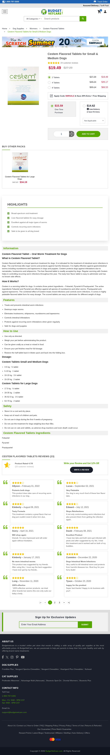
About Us (11, 725)
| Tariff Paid (96, 5)
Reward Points (25, 733)
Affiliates (58, 733)
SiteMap (67, 733)
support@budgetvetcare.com (14, 712)
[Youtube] (23, 657)
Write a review (81, 470)
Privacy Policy (65, 725)
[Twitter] (7, 657)
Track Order (102, 2)
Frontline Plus (8, 669)
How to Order (33, 725)
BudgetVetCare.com (54, 751)
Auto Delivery (77, 733)
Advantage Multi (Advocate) (33, 680)
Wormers (33, 28)
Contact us (21, 725)
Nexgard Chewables (50, 669)
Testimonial (49, 733)
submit (85, 624)
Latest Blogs (38, 733)
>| (69, 602)
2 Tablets (56, 77)
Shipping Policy (51, 725)
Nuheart (88, 669)
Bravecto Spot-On (53, 680)
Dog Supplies (18, 28)
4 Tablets (56, 83)
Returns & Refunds (93, 725)
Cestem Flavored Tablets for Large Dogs (20, 178)
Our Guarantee (43, 729)
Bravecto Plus (85, 680)
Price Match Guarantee (61, 729)
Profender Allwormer (10, 680)
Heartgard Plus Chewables (71, 669)
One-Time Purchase (59, 105)
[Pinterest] (17, 657)
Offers (87, 733)
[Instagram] (12, 657)
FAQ (42, 725)
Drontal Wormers (70, 680)
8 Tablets (56, 88)
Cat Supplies (10, 676)
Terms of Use (78, 725)
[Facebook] (3, 657)
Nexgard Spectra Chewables (27, 669)
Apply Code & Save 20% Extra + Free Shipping (80, 96)
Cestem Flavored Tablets (53, 28)
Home (4, 28)
